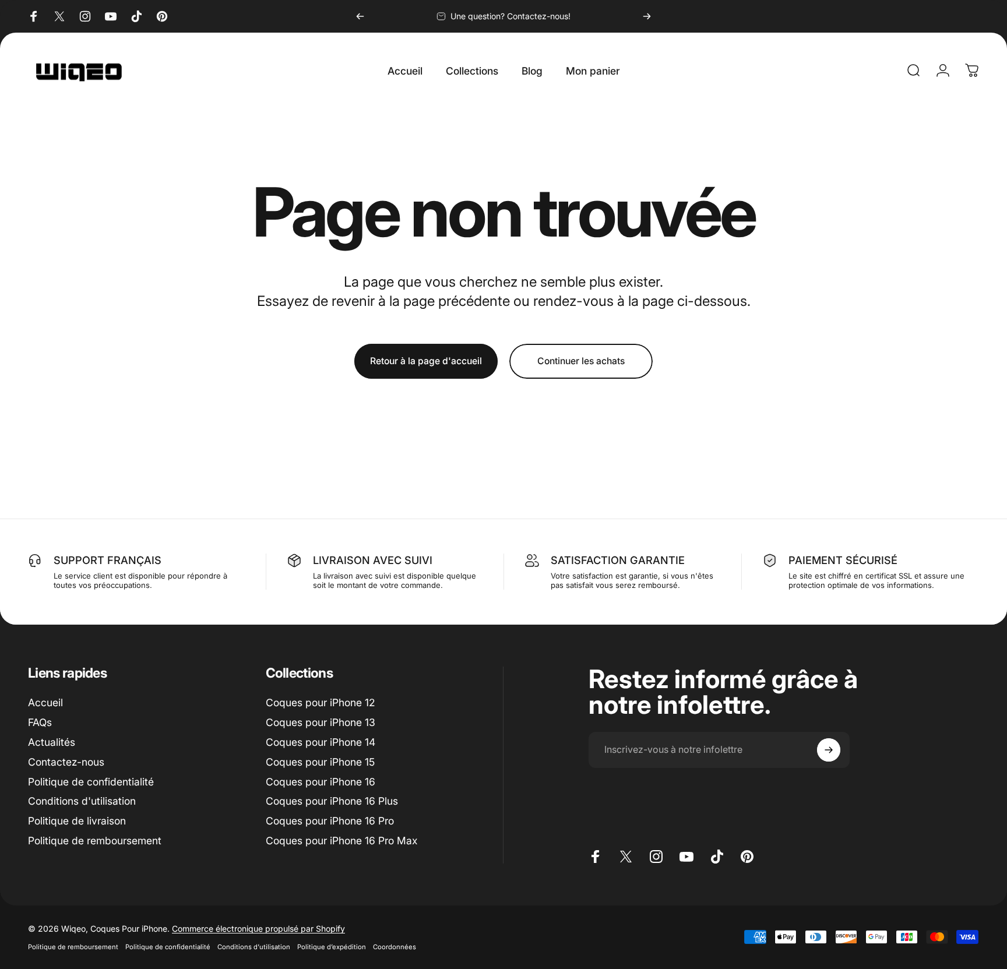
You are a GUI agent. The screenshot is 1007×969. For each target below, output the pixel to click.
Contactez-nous (66, 762)
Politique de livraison (77, 821)
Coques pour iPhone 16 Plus (332, 801)
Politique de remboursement (94, 840)
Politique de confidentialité (91, 782)
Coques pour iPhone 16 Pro (330, 821)
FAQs (40, 722)
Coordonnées (394, 947)
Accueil (45, 702)
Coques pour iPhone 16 (320, 782)
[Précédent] (360, 16)
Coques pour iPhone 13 (320, 722)
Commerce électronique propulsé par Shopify (258, 928)
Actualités (51, 742)
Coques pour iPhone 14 (320, 742)
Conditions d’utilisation (253, 947)
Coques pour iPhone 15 (320, 762)
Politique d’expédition (331, 947)
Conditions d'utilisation (82, 801)
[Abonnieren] (828, 750)
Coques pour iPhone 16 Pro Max (341, 840)
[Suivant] (647, 16)
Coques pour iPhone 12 (320, 702)
